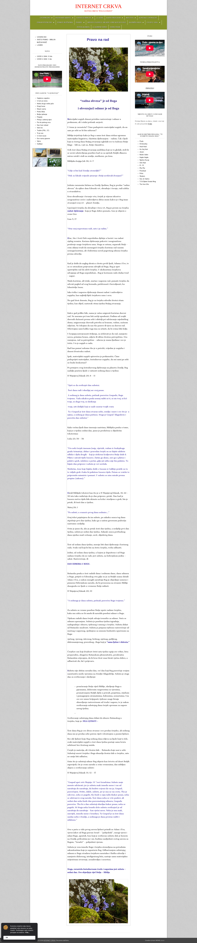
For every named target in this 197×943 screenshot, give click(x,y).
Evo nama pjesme (43, 138)
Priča (141, 173)
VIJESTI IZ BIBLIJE (83, 18)
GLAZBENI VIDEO (100, 27)
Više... (27, 932)
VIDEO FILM (115, 27)
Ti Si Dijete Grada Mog (148, 181)
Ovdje (150, 124)
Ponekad (143, 171)
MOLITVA (130, 18)
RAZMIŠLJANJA (135, 22)
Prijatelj (39, 117)
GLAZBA (99, 18)
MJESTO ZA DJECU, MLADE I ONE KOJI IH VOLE (107, 22)
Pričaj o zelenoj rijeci (44, 120)
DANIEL (79, 22)
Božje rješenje (42, 114)
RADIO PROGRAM (113, 18)
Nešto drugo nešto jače (45, 103)
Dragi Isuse (41, 106)
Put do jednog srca (44, 122)
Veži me (40, 128)
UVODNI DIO (45, 18)
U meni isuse (41, 136)
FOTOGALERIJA (83, 27)
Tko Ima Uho (144, 184)
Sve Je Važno (144, 179)
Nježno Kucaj (144, 160)
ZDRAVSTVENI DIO (44, 22)
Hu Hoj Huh (144, 149)
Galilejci (40, 144)
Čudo (141, 141)
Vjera (39, 141)
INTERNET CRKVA (98, 6)
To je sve (40, 133)
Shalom (142, 176)
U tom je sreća (42, 101)
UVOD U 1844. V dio (44, 59)
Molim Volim (144, 155)
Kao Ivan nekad (42, 125)
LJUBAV (40, 45)
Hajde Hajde (144, 157)
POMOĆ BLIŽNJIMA (65, 22)
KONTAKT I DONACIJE (148, 18)
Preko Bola (41, 112)
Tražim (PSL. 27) (43, 130)
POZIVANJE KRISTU (63, 18)
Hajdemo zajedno (43, 98)
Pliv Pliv (142, 168)
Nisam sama (41, 109)
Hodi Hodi (143, 146)
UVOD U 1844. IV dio (44, 56)
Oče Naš (143, 163)
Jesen (142, 152)
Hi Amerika (143, 144)
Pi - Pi (142, 165)
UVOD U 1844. (152, 22)
